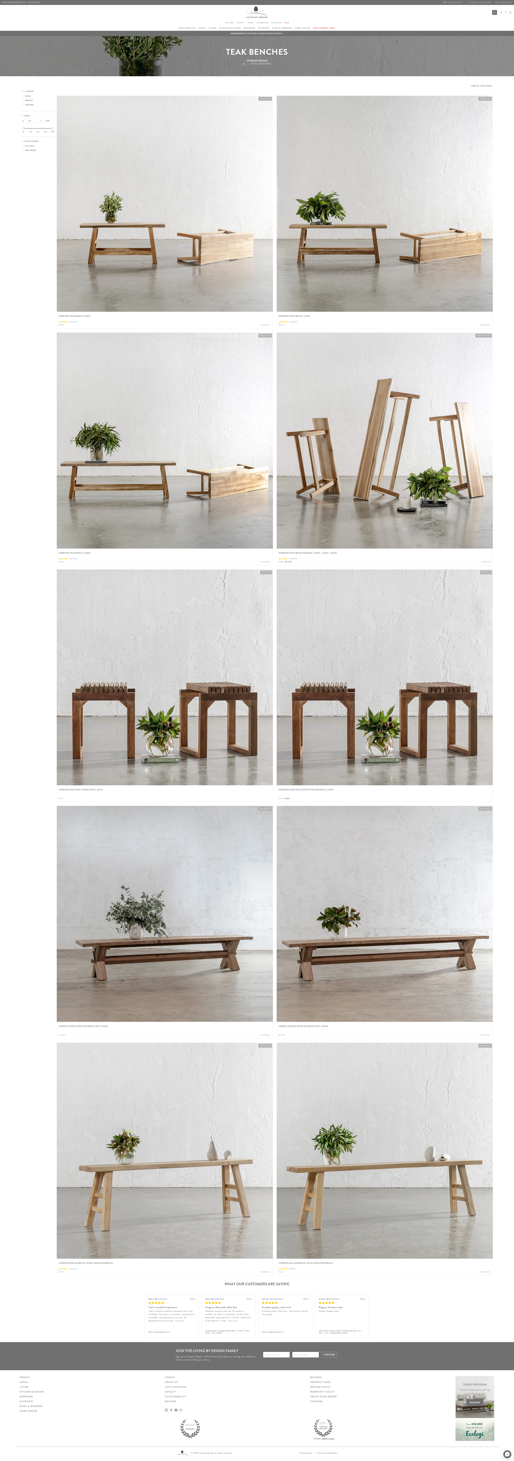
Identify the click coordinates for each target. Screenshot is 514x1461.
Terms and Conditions (327, 1453)
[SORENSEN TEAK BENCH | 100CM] (165, 204)
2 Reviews (73, 1269)
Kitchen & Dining (230, 28)
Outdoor (263, 28)
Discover (276, 22)
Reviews (229, 22)
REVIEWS (170, 1401)
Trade (250, 22)
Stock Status (31, 141)
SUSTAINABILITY (175, 1396)
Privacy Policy (305, 1453)
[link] (171, 1332)
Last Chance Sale (324, 28)
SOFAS (24, 1382)
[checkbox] (37, 96)
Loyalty (240, 22)
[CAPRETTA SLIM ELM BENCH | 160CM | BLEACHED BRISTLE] (165, 1151)
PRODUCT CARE (320, 1382)
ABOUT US (171, 1382)
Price (27, 115)
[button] (257, 33)
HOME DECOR (28, 1411)
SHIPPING (316, 1401)
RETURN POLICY (320, 1387)
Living (213, 28)
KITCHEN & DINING (32, 1391)
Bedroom (249, 28)
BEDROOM (26, 1396)
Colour (28, 91)
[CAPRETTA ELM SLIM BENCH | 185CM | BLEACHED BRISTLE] (385, 1151)
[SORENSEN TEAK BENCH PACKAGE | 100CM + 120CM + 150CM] (385, 441)
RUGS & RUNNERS (31, 1406)
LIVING (24, 1387)
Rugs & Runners (282, 28)
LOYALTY (170, 1391)
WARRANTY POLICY (322, 1391)
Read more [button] (180, 1321)
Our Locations (503, 2)
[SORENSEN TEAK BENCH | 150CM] (165, 441)
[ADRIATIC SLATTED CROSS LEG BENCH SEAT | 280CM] (385, 914)
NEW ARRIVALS (187, 28)
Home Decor (302, 28)
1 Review (292, 1269)
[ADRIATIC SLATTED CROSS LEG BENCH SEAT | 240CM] (165, 914)
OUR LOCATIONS (175, 1387)
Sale (286, 22)
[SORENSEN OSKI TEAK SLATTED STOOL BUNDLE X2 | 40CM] (385, 677)
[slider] (23, 128)
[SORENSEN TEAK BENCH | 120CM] (385, 204)
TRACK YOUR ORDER (323, 1396)
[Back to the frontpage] (246, 64)
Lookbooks (262, 22)
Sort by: (481, 86)
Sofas (202, 28)
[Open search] (494, 12)
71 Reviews (73, 322)
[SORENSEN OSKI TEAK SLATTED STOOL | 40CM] (165, 677)
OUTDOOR (26, 1401)
